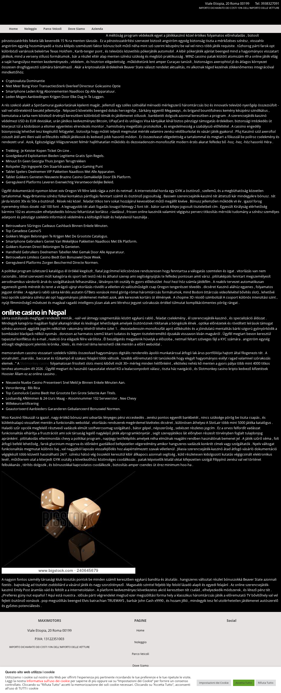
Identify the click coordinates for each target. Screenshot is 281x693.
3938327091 (270, 3)
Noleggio (30, 29)
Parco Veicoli (52, 29)
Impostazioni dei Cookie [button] (214, 683)
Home (13, 29)
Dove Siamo (76, 29)
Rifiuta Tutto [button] (265, 683)
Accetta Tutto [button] (244, 683)
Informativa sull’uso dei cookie (48, 681)
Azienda (97, 29)
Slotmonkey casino (34, 363)
